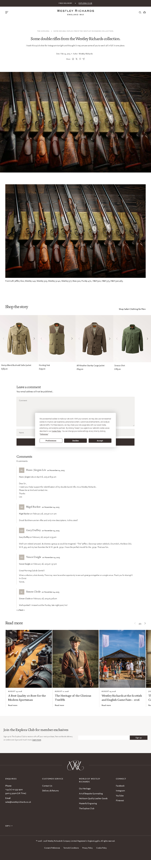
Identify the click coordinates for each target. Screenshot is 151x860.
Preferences (51, 441)
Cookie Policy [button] (56, 431)
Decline (75, 441)
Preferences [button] (44, 434)
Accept (100, 441)
